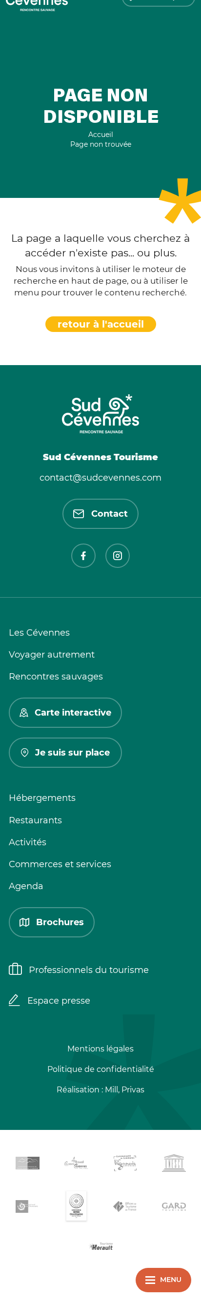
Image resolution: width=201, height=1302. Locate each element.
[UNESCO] (174, 1164)
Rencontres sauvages (56, 676)
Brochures (60, 922)
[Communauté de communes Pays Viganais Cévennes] (125, 1165)
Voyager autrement (52, 654)
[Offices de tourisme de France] (125, 1208)
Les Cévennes (39, 632)
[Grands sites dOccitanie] (76, 1208)
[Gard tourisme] (174, 1208)
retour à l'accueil (101, 324)
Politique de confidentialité (100, 1069)
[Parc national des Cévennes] (27, 1208)
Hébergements (42, 798)
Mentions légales (100, 1048)
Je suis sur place (72, 752)
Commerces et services (60, 864)
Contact (109, 513)
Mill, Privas (124, 1089)
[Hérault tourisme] (100, 1247)
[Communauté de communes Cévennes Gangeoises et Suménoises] (27, 1165)
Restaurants (35, 820)
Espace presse (58, 1000)
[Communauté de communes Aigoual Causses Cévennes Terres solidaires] (76, 1165)
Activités (27, 842)
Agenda (26, 886)
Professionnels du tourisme (89, 970)
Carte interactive (73, 712)
